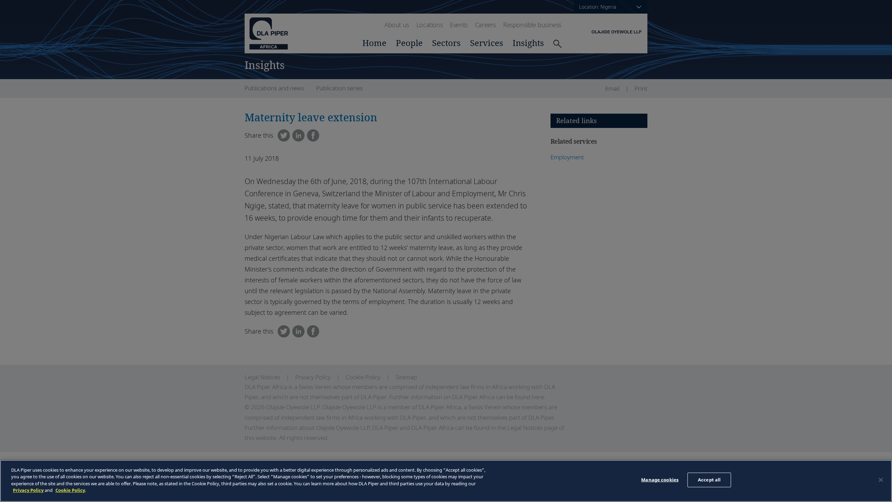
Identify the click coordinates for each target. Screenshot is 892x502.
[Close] (881, 480)
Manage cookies (659, 480)
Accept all (709, 480)
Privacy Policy (28, 490)
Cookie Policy (70, 490)
